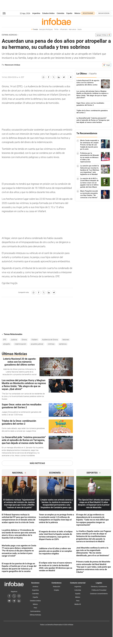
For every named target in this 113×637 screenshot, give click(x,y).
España (69, 13)
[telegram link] (14, 601)
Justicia (14, 340)
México (77, 13)
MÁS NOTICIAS (37, 463)
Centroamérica (35, 611)
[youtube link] (9, 601)
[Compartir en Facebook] (48, 77)
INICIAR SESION (103, 13)
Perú (35, 608)
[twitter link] (14, 596)
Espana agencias (9, 35)
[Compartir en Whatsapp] (43, 77)
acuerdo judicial (37, 344)
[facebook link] (9, 596)
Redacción (56, 586)
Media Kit (77, 604)
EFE (4, 340)
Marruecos (72, 29)
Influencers (63, 29)
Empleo (56, 590)
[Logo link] (56, 21)
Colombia (60, 13)
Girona (24, 340)
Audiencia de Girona (50, 340)
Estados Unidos (48, 13)
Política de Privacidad (99, 590)
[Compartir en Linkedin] (59, 77)
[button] (4, 13)
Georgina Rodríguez (46, 29)
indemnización (20, 344)
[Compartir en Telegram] (64, 77)
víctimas (51, 344)
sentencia (63, 344)
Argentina (36, 13)
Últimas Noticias (35, 615)
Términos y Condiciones (99, 586)
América (35, 586)
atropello (6, 344)
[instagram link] (19, 596)
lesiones (65, 340)
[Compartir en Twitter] (54, 77)
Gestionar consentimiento (99, 593)
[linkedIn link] (19, 601)
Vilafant (34, 340)
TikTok (56, 29)
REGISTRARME (88, 13)
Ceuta (79, 29)
